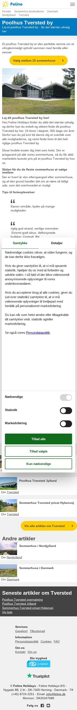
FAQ (57, 641)
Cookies (46, 641)
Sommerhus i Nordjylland (37, 546)
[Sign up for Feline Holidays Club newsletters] (48, 705)
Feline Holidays (38, 4)
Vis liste (7, 612)
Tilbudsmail (37, 631)
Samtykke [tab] (20, 243)
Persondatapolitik (26, 641)
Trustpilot (38, 675)
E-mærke (38, 663)
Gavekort (21, 631)
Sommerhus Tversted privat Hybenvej (46, 502)
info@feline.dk (55, 694)
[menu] (72, 4)
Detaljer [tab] (57, 243)
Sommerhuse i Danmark (36, 568)
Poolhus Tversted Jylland (38, 480)
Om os (32, 652)
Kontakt (20, 652)
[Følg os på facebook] (42, 705)
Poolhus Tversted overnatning (22, 599)
